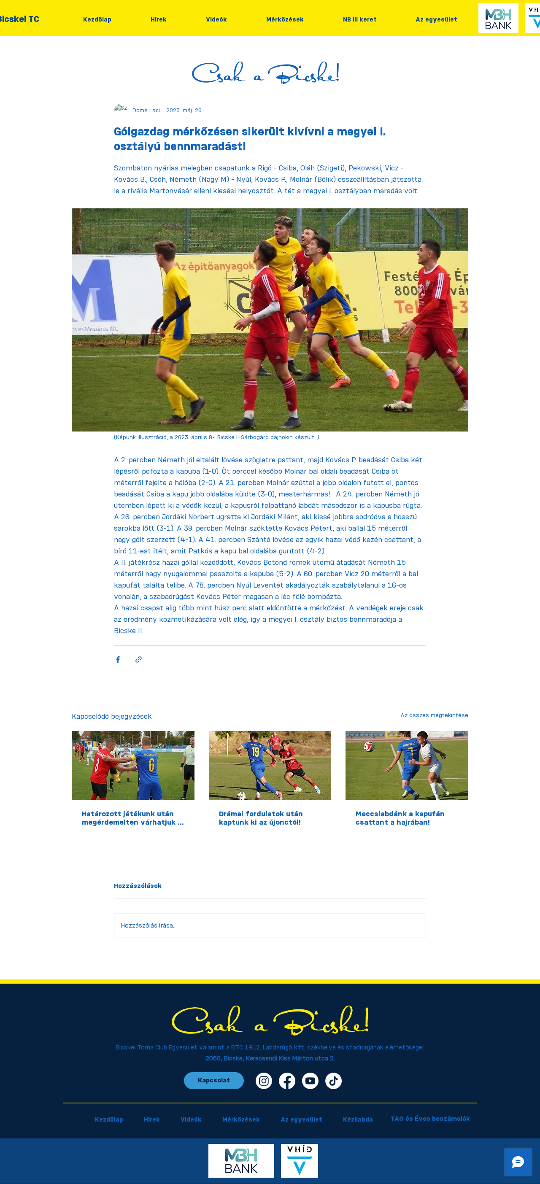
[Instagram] (264, 1081)
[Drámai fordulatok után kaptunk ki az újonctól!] (270, 765)
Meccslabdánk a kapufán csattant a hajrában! (400, 818)
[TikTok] (333, 1081)
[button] (458, 53)
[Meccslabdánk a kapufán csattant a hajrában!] (407, 765)
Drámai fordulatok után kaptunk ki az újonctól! (261, 818)
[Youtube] (310, 1081)
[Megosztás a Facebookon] (118, 659)
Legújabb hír (168, 53)
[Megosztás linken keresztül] (139, 659)
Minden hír (88, 53)
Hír (127, 53)
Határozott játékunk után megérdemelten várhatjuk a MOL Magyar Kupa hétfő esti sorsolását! (133, 818)
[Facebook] (287, 1081)
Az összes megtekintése (434, 715)
